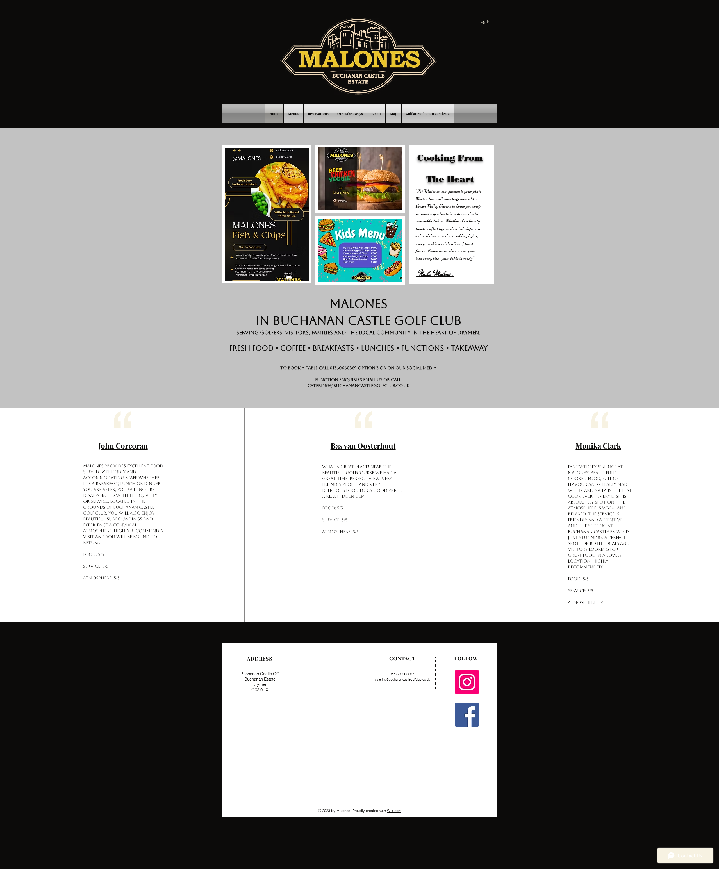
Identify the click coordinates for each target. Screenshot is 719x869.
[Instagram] (467, 682)
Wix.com (394, 810)
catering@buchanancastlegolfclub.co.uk (358, 385)
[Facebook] (467, 715)
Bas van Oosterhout (363, 446)
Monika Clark (598, 446)
